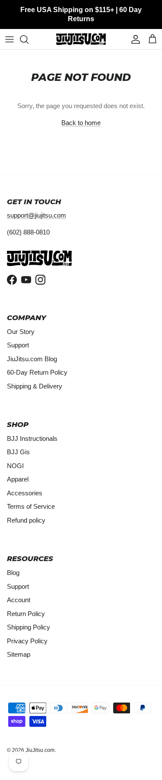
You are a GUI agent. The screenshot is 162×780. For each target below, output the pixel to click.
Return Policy (26, 613)
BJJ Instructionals (32, 438)
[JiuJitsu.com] (81, 39)
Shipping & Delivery (34, 386)
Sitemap (18, 654)
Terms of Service (31, 506)
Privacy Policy (27, 641)
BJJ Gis (18, 452)
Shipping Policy (28, 627)
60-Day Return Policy (37, 372)
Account (18, 599)
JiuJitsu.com (39, 750)
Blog (13, 572)
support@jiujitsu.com (36, 215)
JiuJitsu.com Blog (32, 359)
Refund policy (26, 520)
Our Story (21, 331)
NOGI (15, 465)
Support (18, 345)
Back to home (81, 122)
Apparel (18, 479)
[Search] (28, 39)
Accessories (24, 493)
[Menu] (9, 39)
